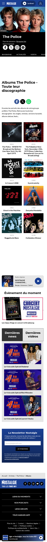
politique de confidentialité (12, 459)
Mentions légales (32, 523)
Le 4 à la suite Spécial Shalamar (16, 366)
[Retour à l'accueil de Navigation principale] (11, 3)
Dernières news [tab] (12, 334)
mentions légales (23, 457)
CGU (15, 526)
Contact (21, 523)
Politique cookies (26, 526)
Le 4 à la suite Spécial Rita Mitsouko (18, 392)
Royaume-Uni (21, 41)
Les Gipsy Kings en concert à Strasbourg (18, 323)
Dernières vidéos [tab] (33, 334)
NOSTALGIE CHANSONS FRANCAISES (20, 281)
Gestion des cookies (23, 530)
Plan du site (11, 523)
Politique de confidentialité (17, 528)
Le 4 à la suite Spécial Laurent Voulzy (19, 419)
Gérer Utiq (33, 528)
